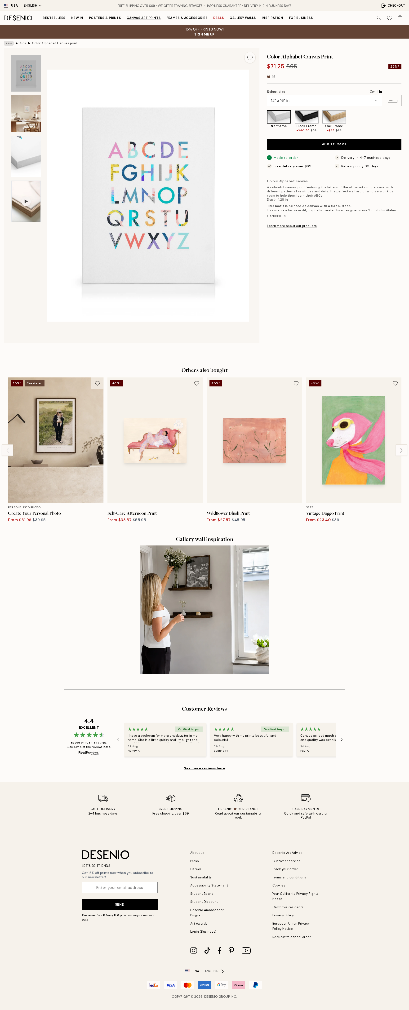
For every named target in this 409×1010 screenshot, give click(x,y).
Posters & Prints (105, 18)
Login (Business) (203, 932)
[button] (392, 100)
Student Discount (204, 902)
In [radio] (380, 91)
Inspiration (272, 18)
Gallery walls (243, 18)
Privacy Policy (112, 915)
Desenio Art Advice (287, 853)
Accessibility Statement (209, 885)
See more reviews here (204, 768)
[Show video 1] (26, 201)
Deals (218, 18)
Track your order (285, 869)
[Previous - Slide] (263, 121)
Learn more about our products (292, 226)
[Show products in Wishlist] (389, 18)
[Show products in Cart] (400, 18)
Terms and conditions (289, 877)
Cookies (278, 885)
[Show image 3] (26, 156)
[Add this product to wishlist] (250, 57)
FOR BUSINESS (301, 18)
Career (195, 869)
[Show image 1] (26, 73)
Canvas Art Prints (144, 18)
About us (197, 853)
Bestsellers (54, 18)
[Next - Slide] (405, 121)
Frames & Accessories (187, 18)
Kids (23, 43)
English (30, 6)
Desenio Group (217, 997)
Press (194, 861)
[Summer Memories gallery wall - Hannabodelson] (204, 609)
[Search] (379, 18)
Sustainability (201, 877)
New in (77, 18)
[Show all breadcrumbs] (9, 43)
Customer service (286, 861)
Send (119, 904)
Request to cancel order (291, 937)
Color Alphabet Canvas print (55, 43)
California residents (288, 907)
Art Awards (199, 923)
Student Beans (202, 894)
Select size (276, 91)
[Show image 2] (26, 113)
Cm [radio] (372, 91)
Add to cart (334, 144)
